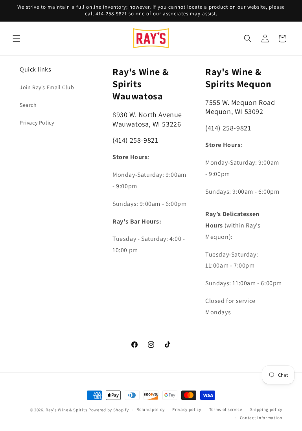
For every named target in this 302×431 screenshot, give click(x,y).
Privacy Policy (37, 122)
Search (28, 104)
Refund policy (150, 409)
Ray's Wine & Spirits (66, 410)
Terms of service (225, 409)
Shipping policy (266, 409)
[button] (16, 38)
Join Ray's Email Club (47, 87)
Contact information (261, 417)
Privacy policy (186, 409)
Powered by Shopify (108, 410)
